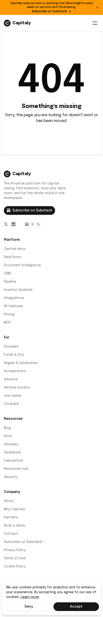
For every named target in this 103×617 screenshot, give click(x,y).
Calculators (13, 460)
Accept (76, 606)
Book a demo (14, 525)
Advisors (11, 379)
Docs (8, 436)
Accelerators (15, 371)
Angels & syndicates (21, 363)
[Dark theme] (38, 224)
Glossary (11, 444)
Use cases (12, 395)
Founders (11, 346)
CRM (7, 273)
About (9, 501)
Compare (11, 404)
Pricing (9, 314)
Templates (12, 452)
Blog (7, 428)
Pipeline (10, 281)
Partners (11, 517)
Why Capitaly (14, 509)
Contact (11, 533)
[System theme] (27, 224)
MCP (7, 322)
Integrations (14, 298)
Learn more (30, 597)
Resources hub (16, 469)
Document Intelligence (22, 265)
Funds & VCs (14, 354)
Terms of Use (14, 558)
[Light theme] (32, 224)
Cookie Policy (14, 566)
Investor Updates (18, 290)
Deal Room (12, 257)
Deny (29, 606)
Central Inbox (15, 249)
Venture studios (17, 387)
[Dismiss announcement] (97, 7)
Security (10, 477)
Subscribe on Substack (49, 11)
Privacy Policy (15, 550)
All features (13, 306)
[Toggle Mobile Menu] (95, 23)
